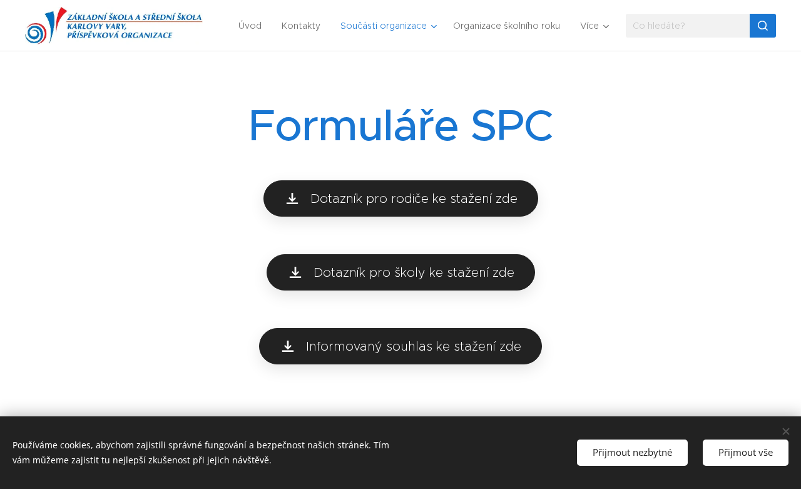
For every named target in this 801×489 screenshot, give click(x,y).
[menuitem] (253, 25)
